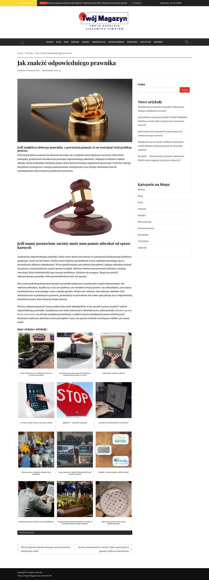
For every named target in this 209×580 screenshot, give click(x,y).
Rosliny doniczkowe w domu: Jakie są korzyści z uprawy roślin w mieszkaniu (103, 549)
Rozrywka (132, 42)
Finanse (75, 42)
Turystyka (145, 42)
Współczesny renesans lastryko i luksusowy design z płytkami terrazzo (161, 109)
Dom (66, 42)
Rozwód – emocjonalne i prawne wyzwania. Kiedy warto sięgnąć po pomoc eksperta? (161, 158)
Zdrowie (158, 42)
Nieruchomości (116, 42)
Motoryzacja (99, 42)
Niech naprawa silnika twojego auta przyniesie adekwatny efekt (45, 549)
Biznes (49, 42)
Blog (58, 42)
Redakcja (57, 70)
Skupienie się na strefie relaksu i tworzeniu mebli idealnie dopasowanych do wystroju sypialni (160, 146)
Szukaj (141, 84)
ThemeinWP (46, 576)
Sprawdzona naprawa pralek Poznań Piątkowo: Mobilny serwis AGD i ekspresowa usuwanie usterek (163, 121)
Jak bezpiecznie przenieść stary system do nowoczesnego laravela (132, 3)
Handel (86, 42)
